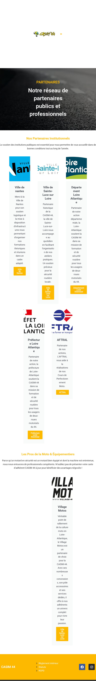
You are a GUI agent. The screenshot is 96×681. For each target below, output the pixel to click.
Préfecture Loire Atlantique (35, 435)
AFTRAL (62, 392)
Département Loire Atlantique (78, 290)
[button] (61, 34)
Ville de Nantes (20, 271)
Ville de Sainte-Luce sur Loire (48, 292)
